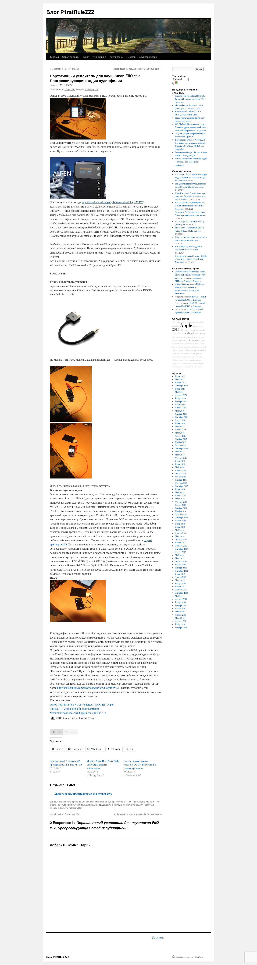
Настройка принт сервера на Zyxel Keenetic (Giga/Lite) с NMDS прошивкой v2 (190, 145)
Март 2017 (179, 454)
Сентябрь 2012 (181, 570)
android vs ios (177, 357)
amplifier (114, 801)
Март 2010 (179, 617)
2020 (178, 333)
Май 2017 (179, 451)
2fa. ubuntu (176, 347)
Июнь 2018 (180, 423)
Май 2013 (179, 555)
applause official (178, 366)
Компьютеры (116, 56)
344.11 (174, 350)
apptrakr (202, 330)
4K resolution (177, 322)
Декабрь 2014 (181, 508)
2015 (175, 329)
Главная (54, 56)
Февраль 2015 (181, 501)
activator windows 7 (190, 357)
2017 (174, 333)
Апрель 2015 (180, 495)
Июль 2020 (180, 404)
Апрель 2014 (180, 533)
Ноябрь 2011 (180, 586)
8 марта (191, 330)
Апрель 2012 (180, 577)
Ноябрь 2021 (180, 382)
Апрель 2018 (180, 429)
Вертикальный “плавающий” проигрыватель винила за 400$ (66, 762)
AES (182, 333)
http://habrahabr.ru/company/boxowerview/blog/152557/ (112, 202)
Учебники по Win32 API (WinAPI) (190, 139)
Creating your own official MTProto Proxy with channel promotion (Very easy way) (190, 98)
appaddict (203, 347)
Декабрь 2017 (181, 439)
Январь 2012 (180, 583)
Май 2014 (179, 530)
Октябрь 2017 (181, 445)
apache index (198, 326)
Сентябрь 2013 (181, 548)
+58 (196, 330)
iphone (53, 804)
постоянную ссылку (132, 804)
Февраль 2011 (181, 599)
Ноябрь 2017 (180, 442)
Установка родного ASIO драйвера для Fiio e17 (78, 713)
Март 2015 (179, 498)
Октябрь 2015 (181, 482)
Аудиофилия (99, 56)
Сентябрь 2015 (181, 486)
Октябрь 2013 (181, 545)
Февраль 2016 (181, 473)
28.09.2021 (176, 353)
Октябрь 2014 (181, 514)
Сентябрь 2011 (181, 592)
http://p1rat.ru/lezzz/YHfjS (70, 807)
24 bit (202, 343)
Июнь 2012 (180, 573)
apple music (185, 337)
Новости (131, 56)
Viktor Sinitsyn (181, 284)
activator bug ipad (197, 337)
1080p (174, 360)
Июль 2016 (180, 460)
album (201, 357)
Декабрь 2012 (181, 567)
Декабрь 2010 (181, 605)
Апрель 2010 (180, 614)
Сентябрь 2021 (181, 385)
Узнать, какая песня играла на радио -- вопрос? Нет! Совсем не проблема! (191, 161)
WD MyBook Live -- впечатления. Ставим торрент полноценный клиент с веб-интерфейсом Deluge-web (190, 127)
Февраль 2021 (181, 395)
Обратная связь (70, 56)
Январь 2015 (180, 504)
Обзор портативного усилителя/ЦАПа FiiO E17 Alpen (82, 704)
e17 (126, 801)
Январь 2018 (180, 435)
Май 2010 (179, 611)
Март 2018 (179, 432)
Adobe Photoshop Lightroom (191, 353)
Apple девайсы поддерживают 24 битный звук (137, 68)
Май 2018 (179, 426)
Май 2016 (179, 467)
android (189, 333)
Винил (86, 56)
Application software (191, 343)
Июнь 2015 (180, 489)
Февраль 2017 (181, 457)
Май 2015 (179, 492)
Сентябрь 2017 (181, 448)
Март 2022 (179, 379)
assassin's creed (191, 340)
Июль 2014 (180, 523)
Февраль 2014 (181, 539)
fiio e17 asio (148, 801)
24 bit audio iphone (185, 363)
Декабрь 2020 (181, 401)
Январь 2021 (180, 398)
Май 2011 (179, 595)
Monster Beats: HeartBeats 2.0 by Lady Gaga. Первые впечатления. (103, 764)
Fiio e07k (137, 801)
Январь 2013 (180, 564)
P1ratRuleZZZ (91, 89)
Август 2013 (180, 552)
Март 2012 (179, 580)
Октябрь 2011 (181, 589)
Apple (186, 325)
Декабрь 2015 (181, 479)
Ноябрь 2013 (180, 542)
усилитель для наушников (88, 804)
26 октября (201, 350)
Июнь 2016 (180, 464)
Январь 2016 (180, 476)
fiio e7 (158, 801)
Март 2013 (179, 558)
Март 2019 (179, 410)
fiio (130, 801)
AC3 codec (184, 330)
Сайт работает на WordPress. (190, 956)
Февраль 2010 (181, 621)
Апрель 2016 (180, 470)
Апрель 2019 (180, 407)
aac (179, 336)
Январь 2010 (180, 624)
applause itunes (182, 360)
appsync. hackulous (185, 350)
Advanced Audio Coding (190, 347)
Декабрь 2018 (181, 413)
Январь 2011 (180, 602)
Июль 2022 (180, 376)
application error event (193, 366)
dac (121, 801)
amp (107, 801)
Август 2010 (180, 608)
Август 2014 (180, 520)
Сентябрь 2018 (181, 417)
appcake (192, 322)
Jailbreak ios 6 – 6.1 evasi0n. (65, 68)
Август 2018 (180, 420)
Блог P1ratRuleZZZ (70, 12)
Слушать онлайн (148, 56)
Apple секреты (198, 363)
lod (59, 804)
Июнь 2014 (180, 526)
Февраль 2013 (181, 561)
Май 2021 (179, 391)
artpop (180, 340)
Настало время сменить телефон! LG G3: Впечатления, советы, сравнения (140, 764)
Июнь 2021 (180, 388)
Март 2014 (179, 536)
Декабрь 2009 (181, 627)
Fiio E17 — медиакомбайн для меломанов (74, 708)
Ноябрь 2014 (180, 511)
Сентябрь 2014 (181, 517)
